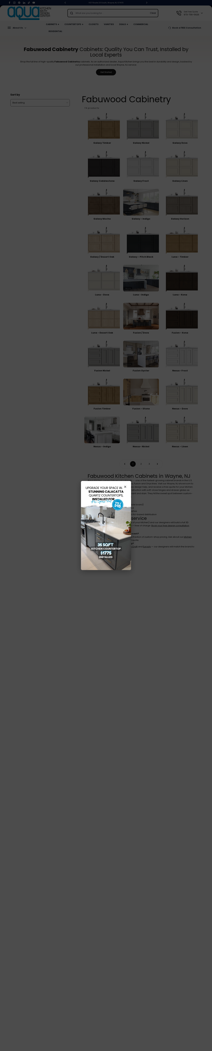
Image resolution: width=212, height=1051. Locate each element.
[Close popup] (125, 486)
